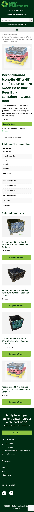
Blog (3, 471)
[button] (29, 47)
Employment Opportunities (18, 24)
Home (4, 34)
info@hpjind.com (21, 14)
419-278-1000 (20, 10)
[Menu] (17, 29)
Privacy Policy (6, 475)
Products (10, 34)
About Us (5, 467)
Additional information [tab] (13, 137)
